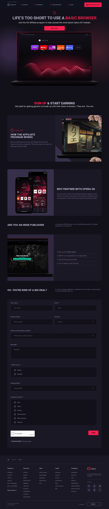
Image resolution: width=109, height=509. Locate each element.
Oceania (19, 422)
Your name (15, 303)
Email (56, 303)
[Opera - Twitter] (100, 486)
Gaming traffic (16, 383)
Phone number (15, 317)
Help (40, 468)
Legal (57, 468)
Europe (19, 410)
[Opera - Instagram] (100, 490)
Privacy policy (27, 441)
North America (21, 418)
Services (26, 468)
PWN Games (71, 252)
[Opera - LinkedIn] (94, 490)
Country (57, 317)
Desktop (19, 374)
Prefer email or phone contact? (20, 330)
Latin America (21, 414)
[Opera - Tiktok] (94, 486)
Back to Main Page (12, 1)
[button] (93, 4)
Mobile (19, 370)
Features (10, 468)
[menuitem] (24, 4)
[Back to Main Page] (11, 5)
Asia (18, 402)
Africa (19, 406)
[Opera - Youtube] (89, 490)
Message (14, 344)
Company (74, 468)
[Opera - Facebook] (89, 486)
